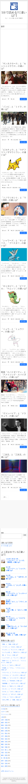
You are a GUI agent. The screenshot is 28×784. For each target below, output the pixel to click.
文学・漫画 (12, 187)
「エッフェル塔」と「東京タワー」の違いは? (14, 652)
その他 (13, 139)
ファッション (5, 714)
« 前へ (4, 497)
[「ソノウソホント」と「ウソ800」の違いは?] (14, 203)
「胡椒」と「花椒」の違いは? (9, 644)
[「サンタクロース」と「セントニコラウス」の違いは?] (14, 71)
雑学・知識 (4, 760)
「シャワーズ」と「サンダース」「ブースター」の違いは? (13, 243)
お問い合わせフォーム (7, 771)
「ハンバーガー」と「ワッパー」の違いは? (13, 658)
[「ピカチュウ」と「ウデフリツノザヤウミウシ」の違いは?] (14, 158)
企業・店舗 (4, 719)
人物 (13, 99)
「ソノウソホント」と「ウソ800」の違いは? (13, 198)
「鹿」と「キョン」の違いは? (9, 655)
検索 (2, 533)
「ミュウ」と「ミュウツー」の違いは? (12, 330)
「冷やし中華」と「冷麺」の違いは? (11, 699)
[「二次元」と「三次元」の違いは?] (14, 460)
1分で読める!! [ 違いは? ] (14, 14)
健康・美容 (4, 722)
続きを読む (23, 99)
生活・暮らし (5, 749)
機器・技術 (4, 744)
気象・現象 (4, 747)
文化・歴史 (4, 733)
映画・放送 (18, 139)
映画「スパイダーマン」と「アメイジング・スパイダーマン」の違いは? (13, 374)
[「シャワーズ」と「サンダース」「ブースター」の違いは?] (14, 248)
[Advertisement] (14, 44)
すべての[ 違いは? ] (6, 545)
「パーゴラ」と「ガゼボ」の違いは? (11, 647)
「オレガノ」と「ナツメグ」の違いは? (12, 689)
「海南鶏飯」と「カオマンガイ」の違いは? (13, 683)
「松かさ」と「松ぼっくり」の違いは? (12, 686)
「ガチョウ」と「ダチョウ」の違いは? (12, 694)
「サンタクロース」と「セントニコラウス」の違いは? (13, 66)
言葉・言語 (4, 752)
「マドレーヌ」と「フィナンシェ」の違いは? (14, 672)
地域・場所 (4, 728)
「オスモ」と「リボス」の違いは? (10, 691)
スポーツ (3, 711)
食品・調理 (4, 766)
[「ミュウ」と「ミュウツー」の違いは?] (14, 335)
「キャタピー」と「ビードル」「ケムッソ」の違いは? (14, 287)
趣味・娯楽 (4, 755)
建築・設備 (4, 730)
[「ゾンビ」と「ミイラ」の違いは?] (14, 112)
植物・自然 (4, 741)
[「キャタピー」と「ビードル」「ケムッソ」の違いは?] (14, 292)
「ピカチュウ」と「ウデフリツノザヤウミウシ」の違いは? (13, 152)
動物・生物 (6, 187)
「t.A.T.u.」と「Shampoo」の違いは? (11, 680)
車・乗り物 (4, 758)
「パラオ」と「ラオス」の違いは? (10, 697)
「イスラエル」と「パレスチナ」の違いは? (13, 675)
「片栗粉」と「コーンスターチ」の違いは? (13, 678)
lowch (4, 99)
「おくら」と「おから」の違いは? (10, 665)
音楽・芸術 (4, 763)
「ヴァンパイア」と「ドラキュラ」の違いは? (13, 414)
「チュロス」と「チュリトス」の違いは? (12, 649)
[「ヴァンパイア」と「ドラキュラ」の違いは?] (14, 419)
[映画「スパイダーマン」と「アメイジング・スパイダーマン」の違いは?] (14, 380)
